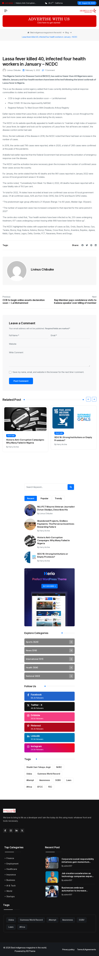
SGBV (58, 780)
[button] (88, 399)
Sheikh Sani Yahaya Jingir (38, 767)
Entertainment (62, 440)
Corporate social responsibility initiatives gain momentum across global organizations (78, 861)
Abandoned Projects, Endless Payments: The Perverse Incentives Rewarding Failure (55, 524)
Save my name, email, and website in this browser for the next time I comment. (48, 372)
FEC (50, 786)
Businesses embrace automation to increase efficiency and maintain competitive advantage (74, 889)
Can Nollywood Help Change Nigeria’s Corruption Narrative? (71, 446)
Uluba (29, 773)
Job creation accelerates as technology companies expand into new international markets (78, 875)
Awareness (44, 780)
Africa (29, 786)
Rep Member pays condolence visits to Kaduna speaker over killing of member (75, 301)
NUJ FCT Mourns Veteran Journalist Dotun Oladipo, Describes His (56, 508)
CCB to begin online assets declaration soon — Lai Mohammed (37, 98)
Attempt (30, 780)
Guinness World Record (48, 773)
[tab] (30, 498)
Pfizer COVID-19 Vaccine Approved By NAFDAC (29, 103)
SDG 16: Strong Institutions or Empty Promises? (25, 439)
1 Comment (50, 70)
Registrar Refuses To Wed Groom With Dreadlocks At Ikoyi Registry (38, 107)
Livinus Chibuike (14, 70)
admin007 (68, 866)
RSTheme (30, 951)
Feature (11, 433)
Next (94, 296)
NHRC (59, 767)
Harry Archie (14, 444)
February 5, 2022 (33, 70)
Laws (68, 780)
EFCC (40, 786)
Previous (6, 296)
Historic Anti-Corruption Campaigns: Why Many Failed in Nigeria (28, 3)
